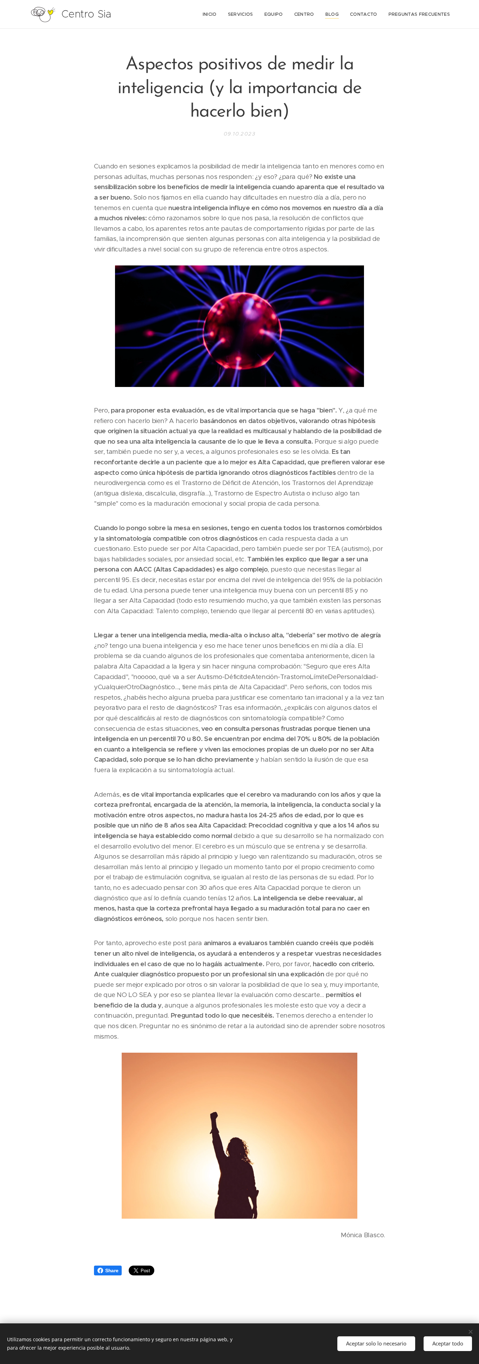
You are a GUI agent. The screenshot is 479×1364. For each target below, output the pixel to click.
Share (111, 1270)
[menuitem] (211, 14)
